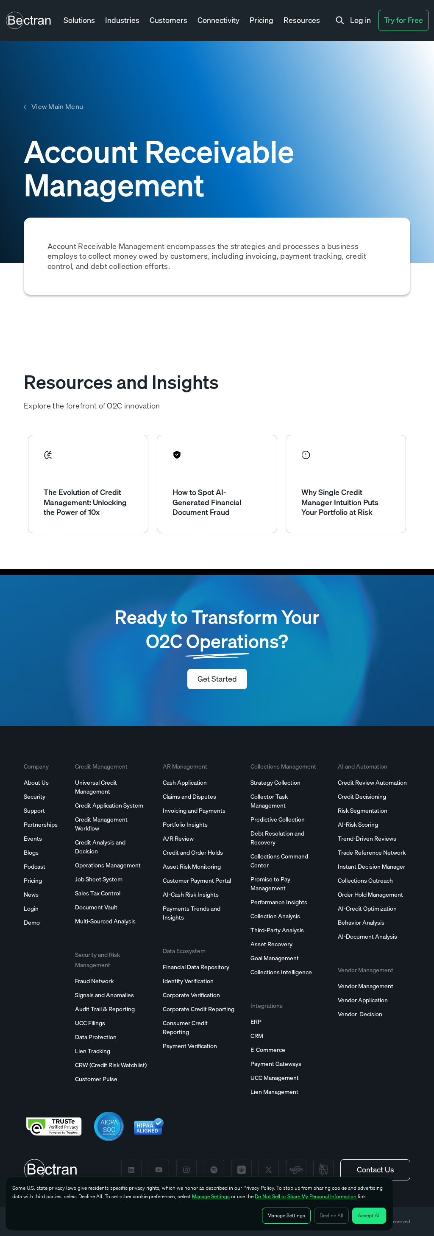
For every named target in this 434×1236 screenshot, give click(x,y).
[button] (79, 20)
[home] (28, 20)
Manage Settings (211, 1196)
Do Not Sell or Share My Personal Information (305, 1196)
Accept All (369, 1215)
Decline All (331, 1215)
